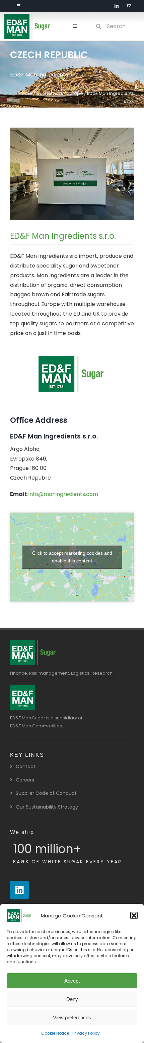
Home (25, 93)
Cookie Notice (55, 1033)
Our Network (49, 93)
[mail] (129, 6)
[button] (134, 915)
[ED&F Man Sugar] (22, 687)
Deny (72, 999)
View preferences (72, 1017)
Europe (75, 93)
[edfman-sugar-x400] (27, 16)
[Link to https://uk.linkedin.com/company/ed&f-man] (19, 890)
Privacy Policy (86, 1033)
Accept (72, 981)
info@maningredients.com (63, 494)
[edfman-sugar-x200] (33, 642)
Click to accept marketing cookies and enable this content (72, 556)
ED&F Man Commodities (36, 726)
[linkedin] (116, 6)
